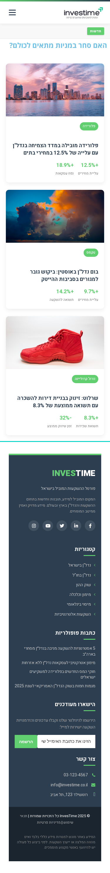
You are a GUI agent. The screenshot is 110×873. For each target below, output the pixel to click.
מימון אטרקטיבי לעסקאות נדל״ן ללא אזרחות (58, 663)
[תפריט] (12, 13)
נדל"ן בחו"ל (81, 575)
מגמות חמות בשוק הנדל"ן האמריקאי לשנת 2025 (55, 686)
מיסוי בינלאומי (79, 604)
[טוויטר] (62, 525)
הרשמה (26, 741)
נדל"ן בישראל (79, 565)
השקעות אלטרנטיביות (73, 614)
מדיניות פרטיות (49, 822)
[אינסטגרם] (33, 525)
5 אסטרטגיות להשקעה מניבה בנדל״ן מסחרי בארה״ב (59, 651)
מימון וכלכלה (80, 595)
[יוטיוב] (48, 525)
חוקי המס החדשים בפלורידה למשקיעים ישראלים (62, 674)
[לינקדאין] (76, 525)
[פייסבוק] (90, 525)
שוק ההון (83, 585)
